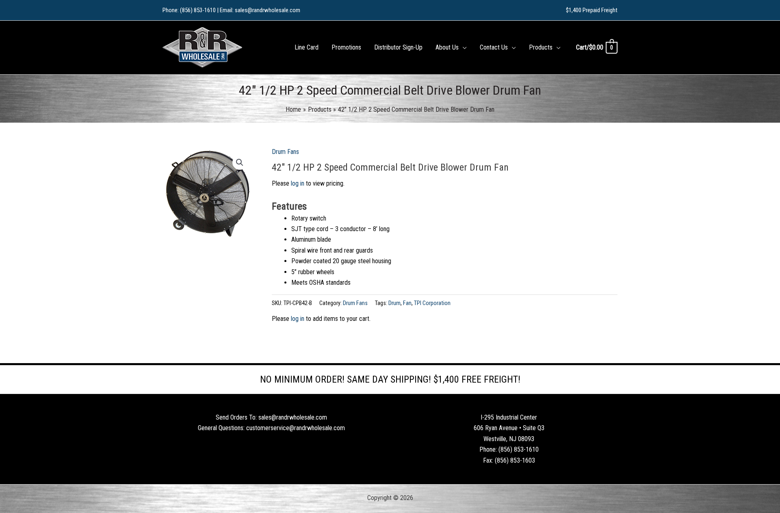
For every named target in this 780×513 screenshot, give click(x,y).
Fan (407, 303)
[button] (463, 47)
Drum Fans (285, 152)
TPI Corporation (432, 303)
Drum (394, 303)
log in (297, 183)
